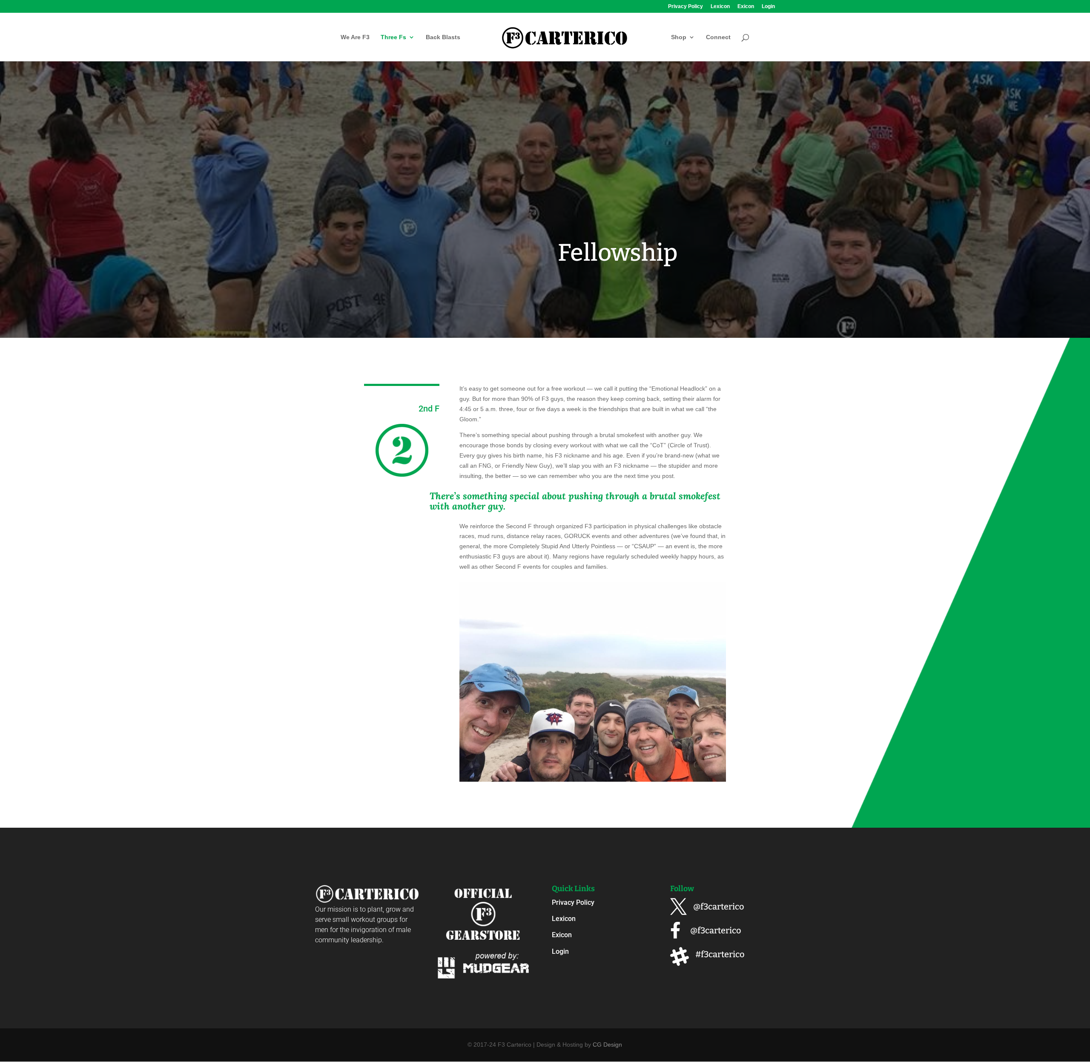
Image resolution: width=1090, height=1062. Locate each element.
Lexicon (720, 6)
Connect (718, 37)
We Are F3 (355, 37)
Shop (678, 37)
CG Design (607, 1044)
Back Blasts (443, 37)
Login (768, 6)
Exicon (745, 6)
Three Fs (393, 37)
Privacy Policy (685, 6)
